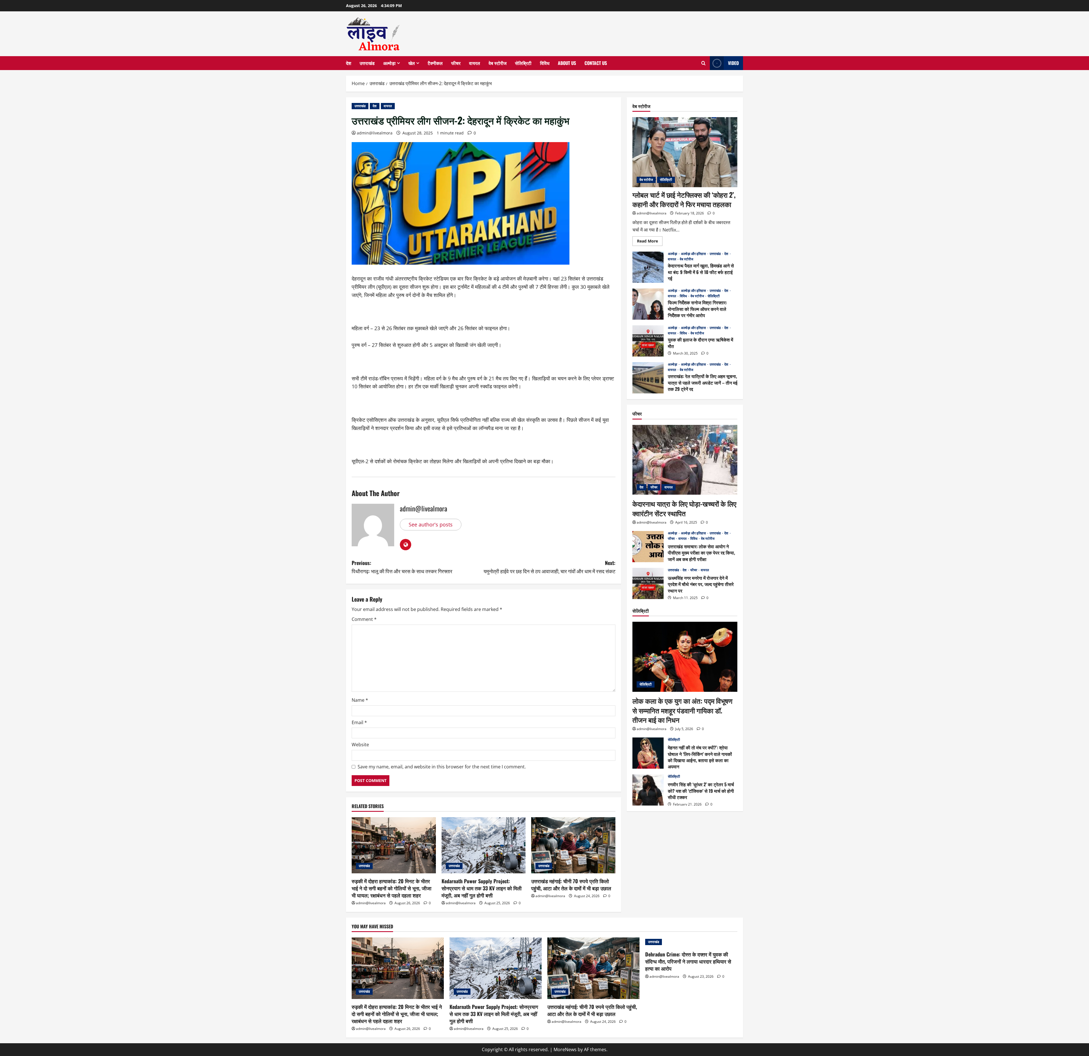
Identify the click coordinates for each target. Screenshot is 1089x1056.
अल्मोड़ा (389, 63)
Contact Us (595, 63)
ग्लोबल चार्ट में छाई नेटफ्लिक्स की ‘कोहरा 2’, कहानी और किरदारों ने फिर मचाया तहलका (684, 199)
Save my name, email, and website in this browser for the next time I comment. (442, 767)
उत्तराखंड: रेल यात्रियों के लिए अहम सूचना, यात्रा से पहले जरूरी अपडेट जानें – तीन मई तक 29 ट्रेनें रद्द (648, 377)
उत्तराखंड (367, 63)
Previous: (402, 567)
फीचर (456, 63)
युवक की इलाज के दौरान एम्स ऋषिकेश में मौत (648, 341)
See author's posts (431, 524)
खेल (411, 63)
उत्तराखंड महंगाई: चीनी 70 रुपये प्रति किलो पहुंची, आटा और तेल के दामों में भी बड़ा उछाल (571, 884)
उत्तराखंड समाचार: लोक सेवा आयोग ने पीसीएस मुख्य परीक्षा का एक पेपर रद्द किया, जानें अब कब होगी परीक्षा (648, 546)
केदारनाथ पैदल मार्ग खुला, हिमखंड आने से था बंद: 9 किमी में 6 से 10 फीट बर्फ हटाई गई (648, 267)
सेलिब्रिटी (523, 63)
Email (359, 722)
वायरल (474, 63)
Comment (364, 619)
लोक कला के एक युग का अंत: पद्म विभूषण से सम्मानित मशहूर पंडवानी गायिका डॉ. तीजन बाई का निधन (682, 710)
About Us (567, 63)
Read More (649, 242)
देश (348, 63)
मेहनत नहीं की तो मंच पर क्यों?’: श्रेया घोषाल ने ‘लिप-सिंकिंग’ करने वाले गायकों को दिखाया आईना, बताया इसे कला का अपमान (648, 753)
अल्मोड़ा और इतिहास (694, 254)
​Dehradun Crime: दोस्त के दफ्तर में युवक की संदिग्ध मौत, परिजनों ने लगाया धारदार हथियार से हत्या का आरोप (688, 961)
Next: (549, 567)
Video (733, 63)
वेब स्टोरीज (497, 63)
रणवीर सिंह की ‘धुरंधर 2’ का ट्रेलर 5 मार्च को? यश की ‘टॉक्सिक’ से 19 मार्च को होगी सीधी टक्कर (648, 790)
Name (360, 700)
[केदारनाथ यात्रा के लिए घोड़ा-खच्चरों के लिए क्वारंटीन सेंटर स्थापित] (684, 460)
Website (360, 744)
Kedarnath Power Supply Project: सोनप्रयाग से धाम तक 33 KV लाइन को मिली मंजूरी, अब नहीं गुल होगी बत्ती (482, 888)
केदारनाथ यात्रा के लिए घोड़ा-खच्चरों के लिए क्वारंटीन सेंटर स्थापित (684, 508)
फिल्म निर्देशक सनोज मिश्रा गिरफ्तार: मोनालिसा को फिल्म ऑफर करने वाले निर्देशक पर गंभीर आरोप (648, 304)
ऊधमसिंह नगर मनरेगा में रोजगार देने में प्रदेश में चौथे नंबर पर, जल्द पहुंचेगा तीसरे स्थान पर (648, 583)
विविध (544, 63)
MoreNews (565, 1049)
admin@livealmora (374, 133)
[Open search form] (703, 63)
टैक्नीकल (435, 63)
